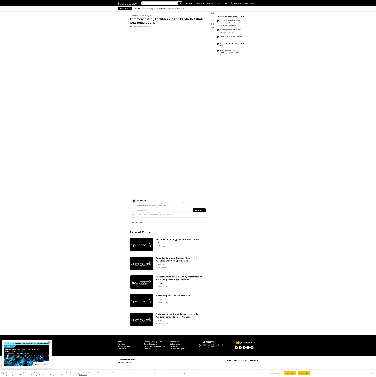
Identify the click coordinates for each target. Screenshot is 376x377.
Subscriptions (175, 344)
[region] (188, 373)
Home (229, 361)
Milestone (161, 264)
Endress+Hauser (163, 243)
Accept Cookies (304, 373)
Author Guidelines (124, 346)
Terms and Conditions (178, 346)
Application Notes (136, 222)
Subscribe (198, 210)
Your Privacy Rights (177, 349)
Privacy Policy (175, 342)
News (245, 361)
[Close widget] (49, 342)
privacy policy (169, 214)
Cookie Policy (83, 375)
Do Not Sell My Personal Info (154, 346)
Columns (210, 3)
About (120, 342)
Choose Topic (123, 8)
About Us (237, 361)
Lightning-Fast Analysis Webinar (160, 9)
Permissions (148, 349)
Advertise (121, 344)
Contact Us (122, 349)
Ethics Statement (150, 344)
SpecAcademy (146, 9)
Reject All (290, 373)
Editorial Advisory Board (153, 342)
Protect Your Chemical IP (177, 9)
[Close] (373, 373)
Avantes (160, 283)
